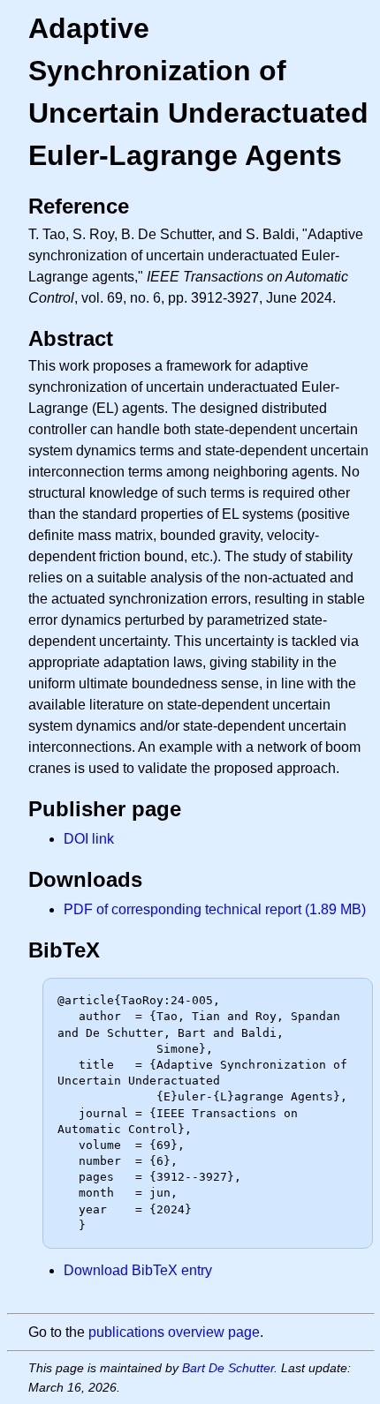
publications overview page (174, 1332)
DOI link (89, 838)
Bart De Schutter (228, 1368)
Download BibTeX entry (138, 1270)
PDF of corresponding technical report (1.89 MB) (215, 909)
